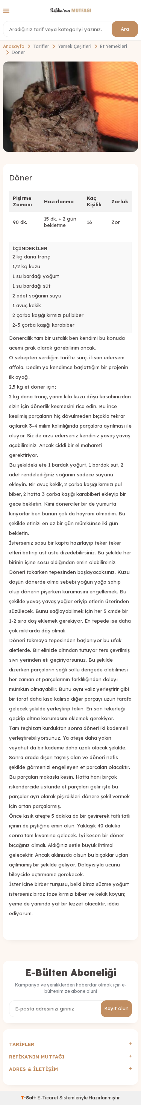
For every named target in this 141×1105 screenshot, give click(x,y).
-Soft (29, 1097)
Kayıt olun (116, 1008)
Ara (125, 29)
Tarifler (41, 46)
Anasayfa (13, 46)
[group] (70, 107)
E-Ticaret (48, 1097)
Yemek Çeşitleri (74, 46)
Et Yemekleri (113, 46)
